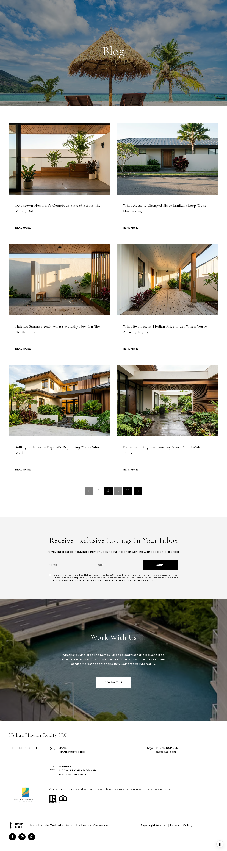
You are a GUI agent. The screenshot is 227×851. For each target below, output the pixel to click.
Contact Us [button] (113, 682)
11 (128, 490)
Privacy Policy (145, 580)
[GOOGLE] (22, 836)
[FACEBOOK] (12, 836)
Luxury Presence (94, 825)
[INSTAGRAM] (31, 836)
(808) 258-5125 (166, 752)
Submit (161, 565)
